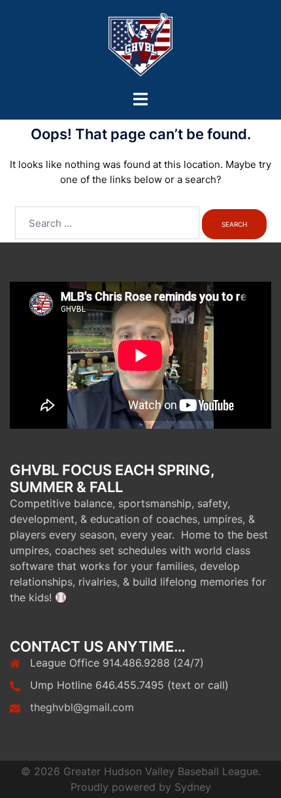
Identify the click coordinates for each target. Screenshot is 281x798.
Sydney (192, 786)
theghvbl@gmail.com (82, 707)
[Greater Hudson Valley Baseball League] (140, 45)
